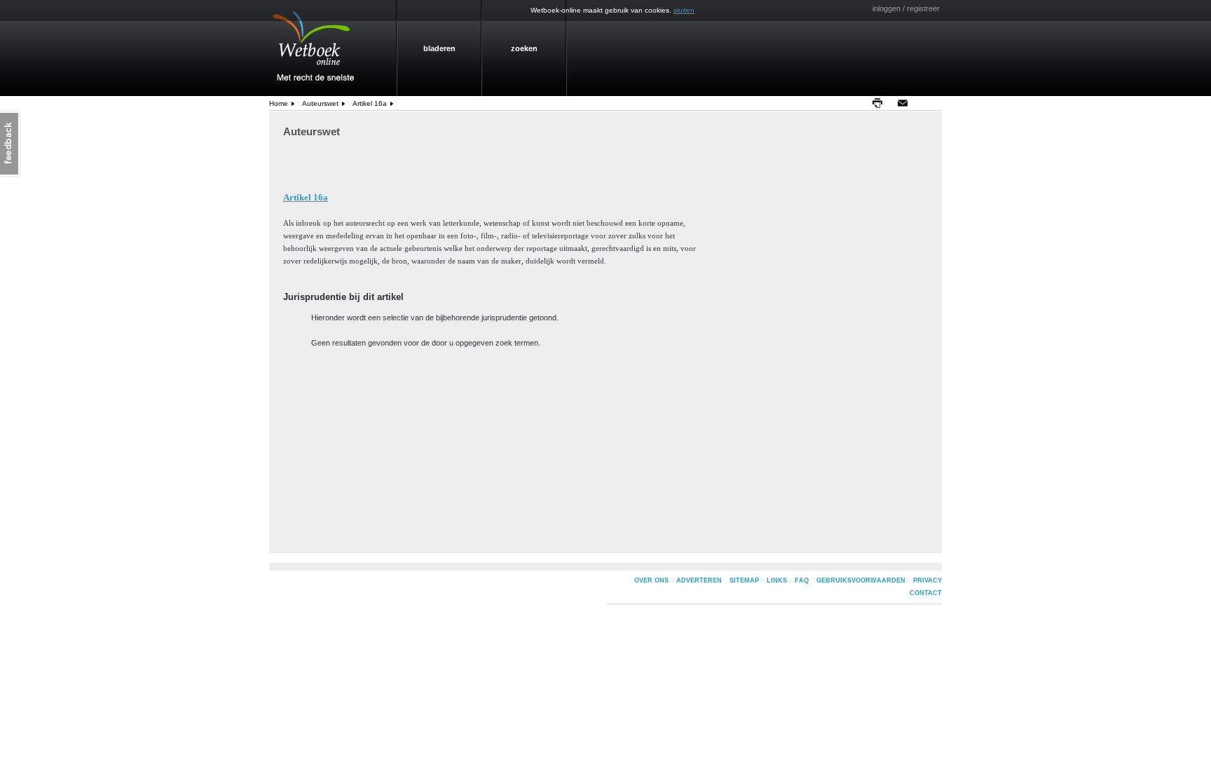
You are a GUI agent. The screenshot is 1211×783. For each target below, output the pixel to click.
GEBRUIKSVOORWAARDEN (860, 580)
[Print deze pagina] (881, 103)
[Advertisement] (987, 319)
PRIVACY (927, 580)
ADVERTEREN (699, 580)
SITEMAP (744, 580)
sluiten (684, 10)
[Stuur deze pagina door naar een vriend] (906, 103)
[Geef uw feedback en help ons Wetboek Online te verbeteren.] (10, 143)
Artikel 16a (370, 103)
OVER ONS (651, 580)
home (278, 103)
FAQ (802, 580)
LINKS (777, 580)
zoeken (524, 48)
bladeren (439, 48)
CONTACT (926, 593)
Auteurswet (320, 103)
